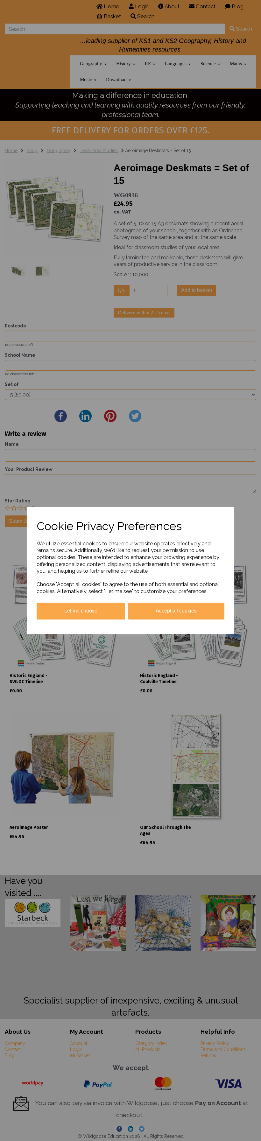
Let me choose (80, 610)
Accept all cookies (176, 610)
